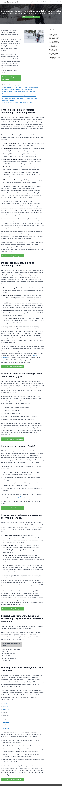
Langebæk (6, 722)
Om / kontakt (51, 2)
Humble (5, 703)
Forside (27, 2)
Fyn (38, 2)
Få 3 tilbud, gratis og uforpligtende (31, 16)
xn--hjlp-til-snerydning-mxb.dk (24, 497)
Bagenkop (6, 709)
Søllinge (5, 706)
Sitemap (54, 784)
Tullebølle (6, 728)
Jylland (33, 2)
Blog (51, 784)
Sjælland (43, 2)
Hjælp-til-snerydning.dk (10, 2)
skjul (17, 85)
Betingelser (59, 784)
